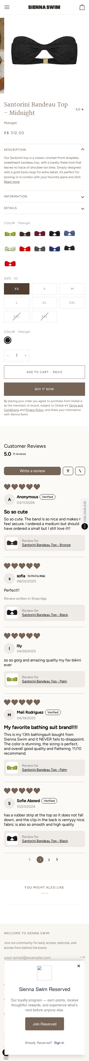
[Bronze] (26, 235)
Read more (12, 182)
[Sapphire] (55, 250)
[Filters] (68, 471)
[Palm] (11, 235)
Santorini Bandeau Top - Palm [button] (44, 681)
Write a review (32, 470)
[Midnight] (70, 250)
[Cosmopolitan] (10, 264)
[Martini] (41, 250)
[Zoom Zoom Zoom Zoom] (44, 55)
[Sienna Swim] (44, 7)
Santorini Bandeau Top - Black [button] (45, 615)
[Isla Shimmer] (11, 250)
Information (15, 196)
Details (10, 208)
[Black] (55, 235)
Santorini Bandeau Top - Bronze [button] (46, 545)
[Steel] (70, 235)
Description (15, 149)
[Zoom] (16, 84)
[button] (12, 543)
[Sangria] (26, 250)
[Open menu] (11, 7)
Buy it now (44, 389)
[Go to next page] (58, 859)
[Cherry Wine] (41, 235)
